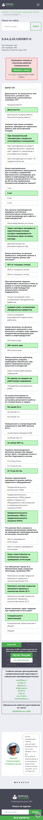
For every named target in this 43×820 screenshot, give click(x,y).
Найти (36, 26)
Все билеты (21, 817)
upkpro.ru (21, 685)
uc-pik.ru (21, 683)
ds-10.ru (21, 691)
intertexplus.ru (21, 699)
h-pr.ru (21, 693)
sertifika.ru (21, 680)
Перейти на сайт (21, 711)
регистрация (21, 655)
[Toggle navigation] (38, 5)
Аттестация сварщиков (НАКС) (25, 12)
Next (38, 754)
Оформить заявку (21, 70)
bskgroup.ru (21, 688)
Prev (4, 754)
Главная (5, 12)
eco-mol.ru (21, 696)
